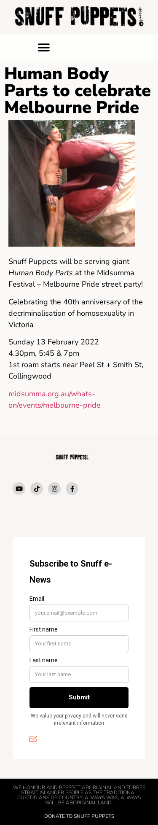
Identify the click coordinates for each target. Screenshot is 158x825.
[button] (43, 47)
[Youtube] (19, 488)
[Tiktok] (36, 488)
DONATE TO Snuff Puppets (79, 816)
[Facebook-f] (72, 488)
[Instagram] (54, 488)
